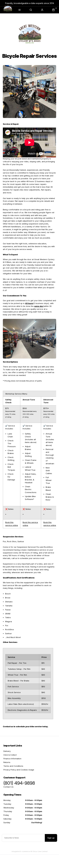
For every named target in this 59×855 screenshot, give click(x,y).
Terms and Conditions (13, 766)
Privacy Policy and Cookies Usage (18, 770)
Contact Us (8, 787)
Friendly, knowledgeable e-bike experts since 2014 (29, 3)
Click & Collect (10, 755)
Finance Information (12, 758)
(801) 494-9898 (19, 783)
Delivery (7, 751)
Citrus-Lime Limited (39, 851)
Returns (6, 762)
